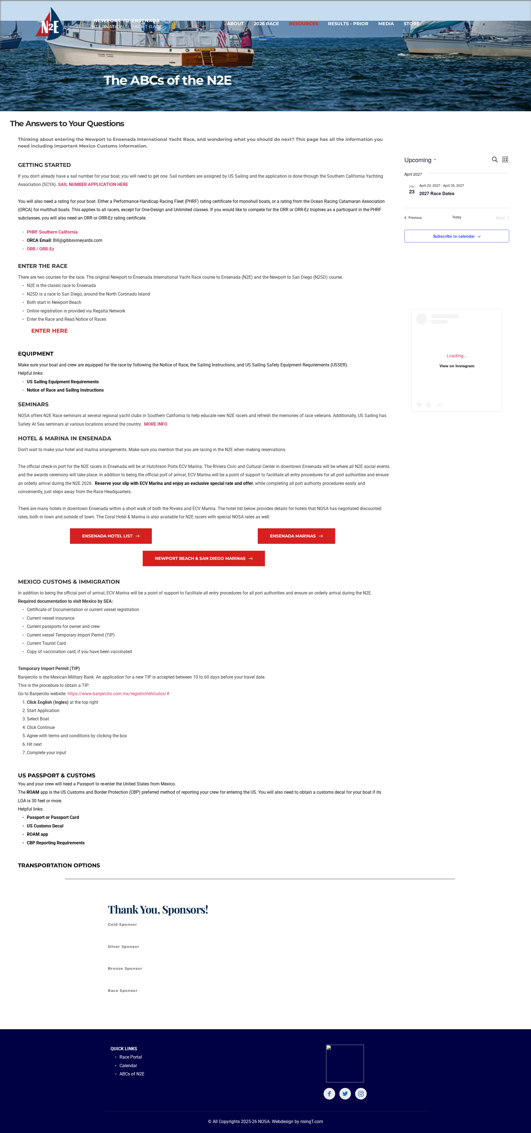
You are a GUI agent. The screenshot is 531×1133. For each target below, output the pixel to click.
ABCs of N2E (132, 1074)
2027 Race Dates (436, 193)
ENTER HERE (49, 330)
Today (456, 217)
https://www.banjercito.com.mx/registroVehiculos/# (118, 693)
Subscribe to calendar (454, 236)
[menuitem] (235, 23)
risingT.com (311, 1121)
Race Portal (130, 1057)
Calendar (128, 1065)
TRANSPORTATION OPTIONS (59, 865)
